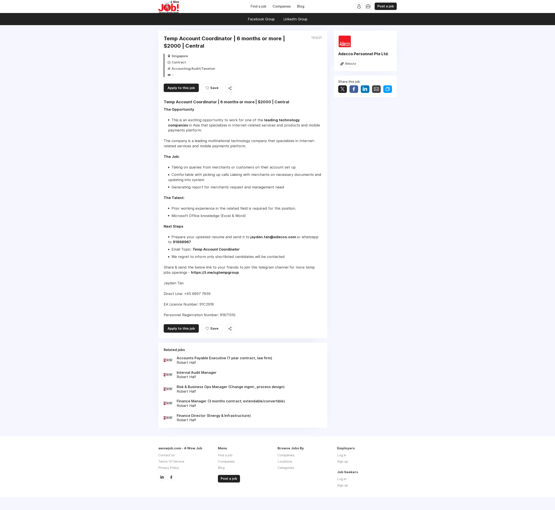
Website (350, 63)
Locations (285, 461)
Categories (286, 468)
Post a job (385, 6)
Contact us (166, 455)
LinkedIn (162, 477)
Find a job (258, 6)
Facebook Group (261, 19)
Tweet (342, 89)
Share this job (230, 88)
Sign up (342, 461)
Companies (282, 6)
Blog (300, 6)
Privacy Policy (168, 468)
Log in (341, 455)
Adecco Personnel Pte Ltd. (363, 54)
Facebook (171, 477)
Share (353, 89)
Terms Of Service (171, 461)
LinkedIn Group (295, 19)
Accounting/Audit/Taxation (193, 68)
